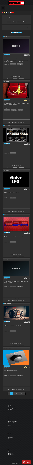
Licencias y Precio (12, 408)
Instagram (11, 454)
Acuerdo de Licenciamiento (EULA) (15, 440)
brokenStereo (7, 303)
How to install (21, 78)
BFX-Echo (6, 36)
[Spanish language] (4, 12)
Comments (15, 78)
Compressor (7, 125)
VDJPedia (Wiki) (11, 422)
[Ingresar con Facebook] (9, 22)
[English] (2, 12)
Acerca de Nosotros (12, 435)
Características (11, 406)
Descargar (10, 403)
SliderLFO (6, 170)
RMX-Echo (6, 259)
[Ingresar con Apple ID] (19, 22)
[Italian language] (10, 12)
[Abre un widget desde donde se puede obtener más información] (26, 462)
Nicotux (28, 365)
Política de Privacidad (12, 438)
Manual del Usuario (12, 421)
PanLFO (6, 214)
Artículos (10, 424)
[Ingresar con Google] (23, 22)
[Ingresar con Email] (9, 17)
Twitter (10, 456)
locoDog (28, 98)
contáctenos (10, 437)
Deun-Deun (27, 54)
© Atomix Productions (16, 463)
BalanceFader (7, 348)
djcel (29, 143)
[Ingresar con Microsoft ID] (14, 22)
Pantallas (10, 409)
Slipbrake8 (6, 81)
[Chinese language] (13, 12)
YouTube (11, 453)
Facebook (10, 451)
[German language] (8, 12)
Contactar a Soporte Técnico (14, 419)
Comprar (10, 405)
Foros (9, 425)
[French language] (6, 12)
